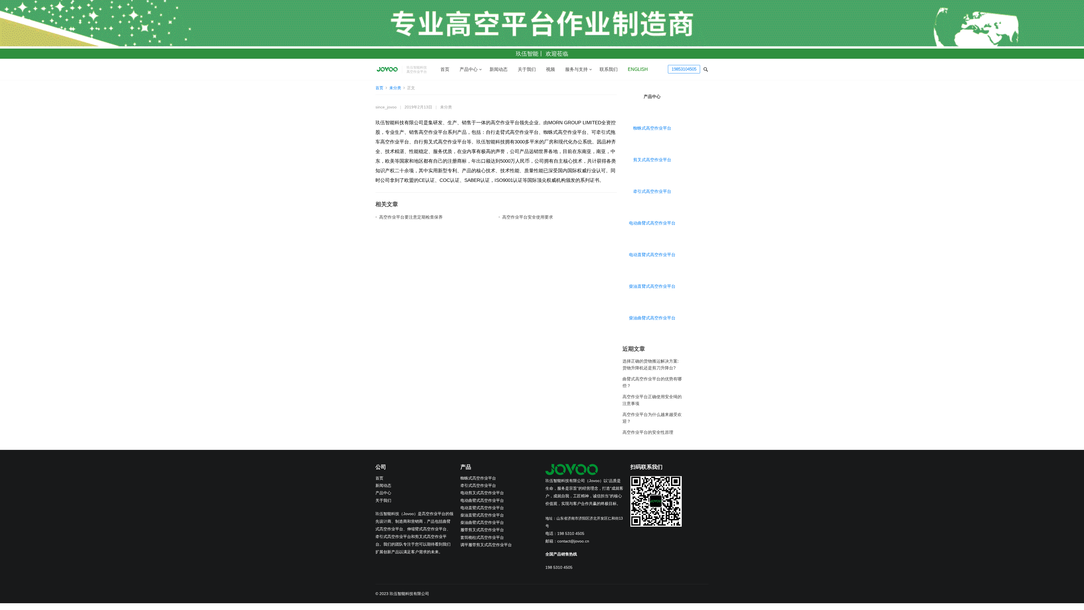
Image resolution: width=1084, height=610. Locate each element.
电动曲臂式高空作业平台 (652, 223)
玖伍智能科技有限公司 (409, 593)
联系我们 (609, 69)
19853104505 (684, 69)
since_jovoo (386, 107)
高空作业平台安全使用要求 (527, 217)
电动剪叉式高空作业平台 (482, 493)
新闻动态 (498, 69)
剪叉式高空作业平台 (652, 159)
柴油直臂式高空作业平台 (652, 286)
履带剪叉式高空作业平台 (482, 530)
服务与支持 (576, 69)
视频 (550, 69)
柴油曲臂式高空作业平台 (652, 317)
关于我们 (527, 69)
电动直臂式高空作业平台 (652, 254)
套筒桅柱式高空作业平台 (482, 537)
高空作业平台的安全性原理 (647, 432)
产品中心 (469, 69)
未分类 (395, 88)
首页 (444, 69)
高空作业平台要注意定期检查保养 (411, 217)
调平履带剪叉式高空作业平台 (486, 545)
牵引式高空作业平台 (652, 191)
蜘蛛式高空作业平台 (652, 128)
